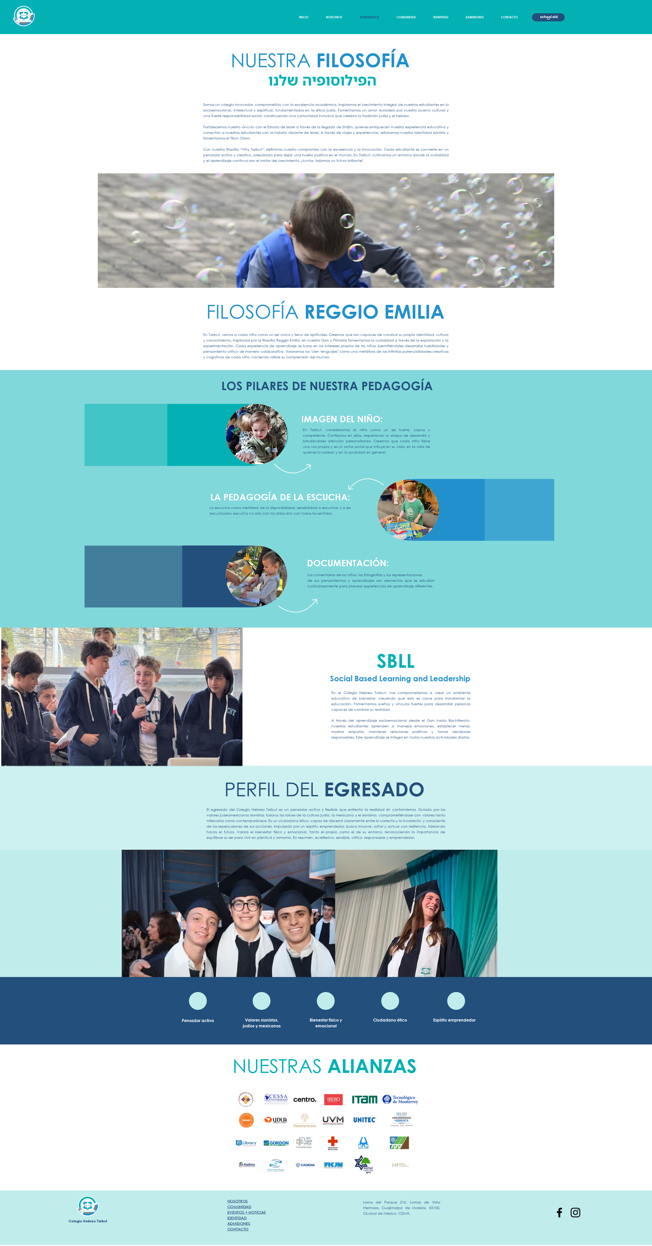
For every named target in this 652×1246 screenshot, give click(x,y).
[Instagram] (575, 1212)
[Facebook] (559, 1212)
